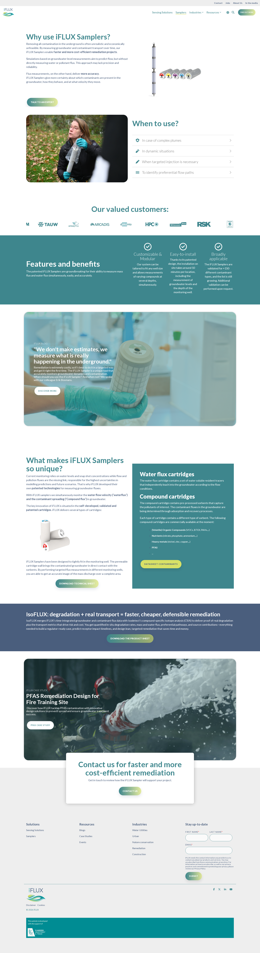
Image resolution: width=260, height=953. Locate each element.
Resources (212, 12)
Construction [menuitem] (139, 854)
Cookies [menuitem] (41, 905)
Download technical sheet (77, 583)
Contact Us (130, 791)
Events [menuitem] (82, 842)
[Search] (233, 12)
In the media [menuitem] (251, 3)
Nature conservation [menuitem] (142, 842)
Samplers (181, 12)
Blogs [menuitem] (82, 830)
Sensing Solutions (162, 12)
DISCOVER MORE (47, 391)
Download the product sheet (130, 638)
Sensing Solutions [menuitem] (35, 830)
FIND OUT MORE (246, 12)
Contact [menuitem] (218, 3)
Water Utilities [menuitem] (139, 830)
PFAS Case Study (40, 725)
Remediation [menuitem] (138, 848)
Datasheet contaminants (161, 564)
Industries (195, 12)
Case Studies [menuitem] (85, 836)
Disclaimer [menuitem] (31, 905)
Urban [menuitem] (135, 836)
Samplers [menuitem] (31, 836)
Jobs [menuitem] (228, 3)
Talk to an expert (42, 102)
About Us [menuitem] (237, 3)
